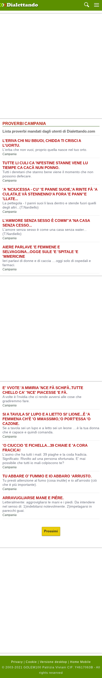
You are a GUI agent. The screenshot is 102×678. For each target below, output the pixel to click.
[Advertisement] (51, 66)
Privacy (17, 662)
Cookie (31, 662)
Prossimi (51, 531)
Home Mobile (80, 662)
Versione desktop (53, 662)
